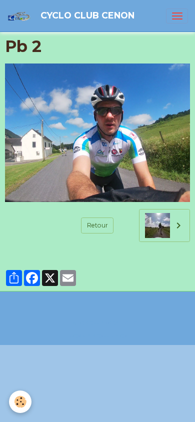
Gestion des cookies (97, 335)
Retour (97, 225)
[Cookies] (20, 401)
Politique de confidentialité (97, 322)
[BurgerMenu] (177, 16)
